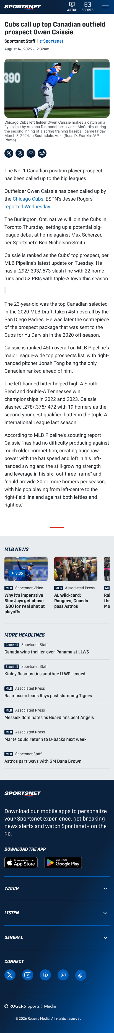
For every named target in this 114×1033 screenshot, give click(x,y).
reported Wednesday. (27, 206)
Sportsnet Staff (19, 41)
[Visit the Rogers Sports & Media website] (30, 1006)
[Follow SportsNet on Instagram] (63, 974)
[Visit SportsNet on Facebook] (45, 974)
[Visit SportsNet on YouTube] (27, 974)
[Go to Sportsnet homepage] (22, 7)
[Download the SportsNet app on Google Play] (63, 862)
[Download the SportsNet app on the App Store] (21, 862)
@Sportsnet (51, 41)
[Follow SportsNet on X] (9, 974)
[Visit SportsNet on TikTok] (80, 974)
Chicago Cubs (28, 198)
